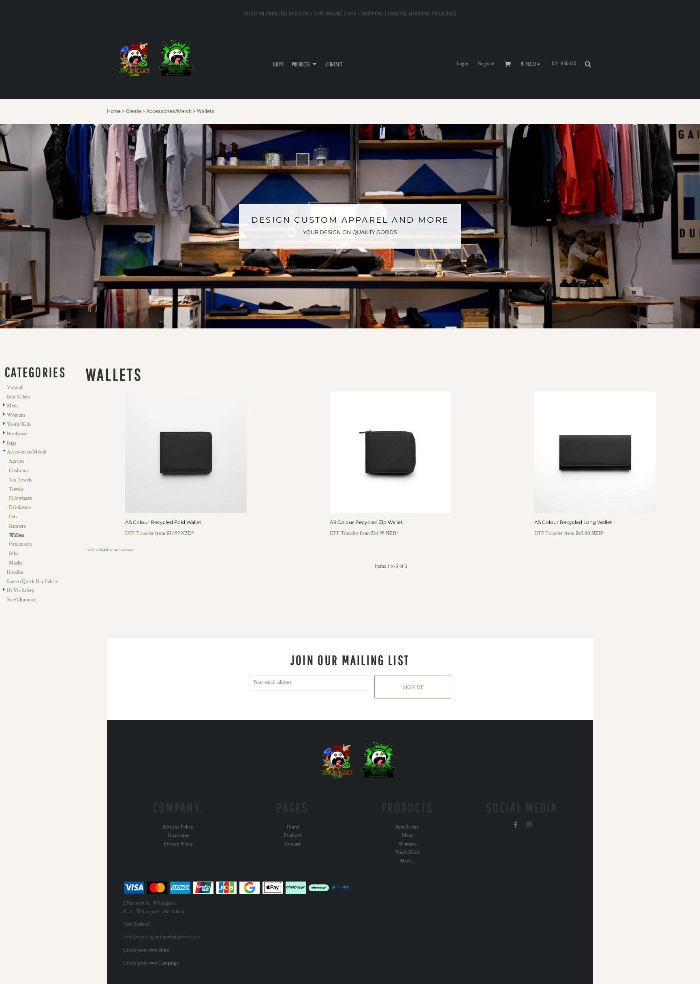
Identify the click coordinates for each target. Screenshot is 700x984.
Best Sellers (18, 397)
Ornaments (20, 544)
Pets (13, 516)
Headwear (17, 433)
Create (133, 111)
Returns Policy (178, 827)
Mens (13, 406)
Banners (17, 526)
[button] (305, 64)
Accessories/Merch (169, 111)
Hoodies (15, 572)
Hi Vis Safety (20, 590)
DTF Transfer (139, 533)
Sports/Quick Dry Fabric (32, 581)
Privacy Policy (178, 844)
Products (293, 835)
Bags (12, 443)
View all (15, 387)
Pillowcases (20, 498)
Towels (16, 489)
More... (407, 861)
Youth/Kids (19, 424)
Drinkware (20, 507)
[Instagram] (528, 825)
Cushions (19, 470)
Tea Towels (20, 480)
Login (463, 63)
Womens (16, 415)
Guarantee (178, 835)
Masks (15, 563)
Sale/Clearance (21, 599)
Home (114, 111)
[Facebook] (515, 825)
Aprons (16, 461)
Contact (293, 844)
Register (486, 63)
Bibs (13, 553)
